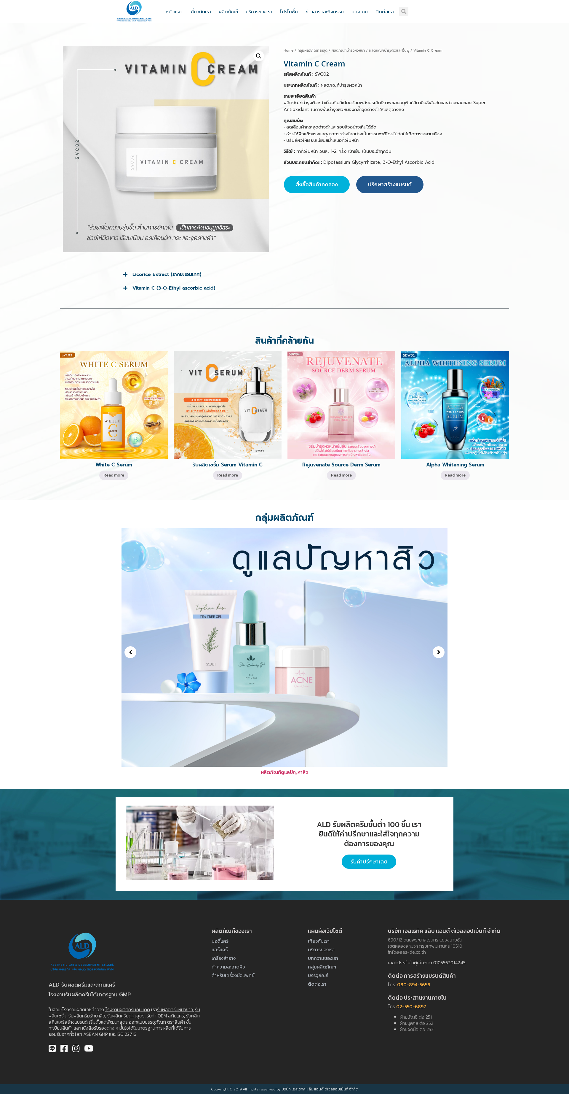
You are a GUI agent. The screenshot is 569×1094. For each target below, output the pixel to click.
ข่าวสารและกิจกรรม (325, 11)
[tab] (284, 274)
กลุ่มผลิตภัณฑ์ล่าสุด (312, 50)
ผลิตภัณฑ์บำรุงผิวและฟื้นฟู (389, 50)
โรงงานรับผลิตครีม (70, 994)
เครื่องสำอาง (224, 958)
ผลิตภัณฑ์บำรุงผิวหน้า (348, 50)
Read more (113, 475)
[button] (130, 652)
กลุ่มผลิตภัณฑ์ (322, 966)
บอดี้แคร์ (220, 940)
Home (288, 50)
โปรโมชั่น (289, 11)
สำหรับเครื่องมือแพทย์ (233, 975)
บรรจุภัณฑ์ (318, 975)
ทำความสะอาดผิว (228, 966)
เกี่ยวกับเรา (200, 11)
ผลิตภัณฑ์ (228, 11)
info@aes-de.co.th (407, 951)
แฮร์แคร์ (220, 949)
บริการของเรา (259, 11)
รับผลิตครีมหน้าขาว (175, 1009)
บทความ (359, 11)
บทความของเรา (323, 958)
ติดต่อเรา (384, 11)
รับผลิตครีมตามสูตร (126, 1015)
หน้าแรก (174, 11)
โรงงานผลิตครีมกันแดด (127, 1009)
